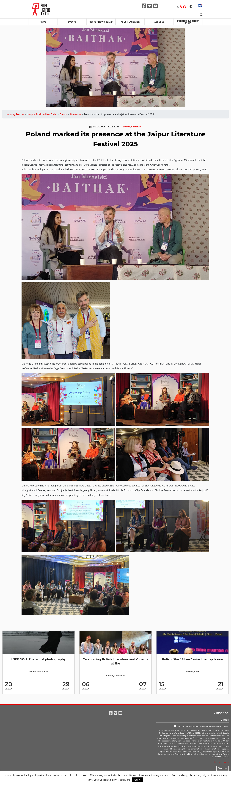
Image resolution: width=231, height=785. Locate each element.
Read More (124, 779)
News (43, 22)
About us (159, 22)
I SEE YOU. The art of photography (38, 659)
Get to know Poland (101, 22)
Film (196, 671)
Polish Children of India (188, 22)
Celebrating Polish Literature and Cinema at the (115, 661)
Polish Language (130, 22)
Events (72, 22)
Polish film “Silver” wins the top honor (192, 659)
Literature (136, 127)
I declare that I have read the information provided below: (202, 726)
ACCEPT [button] (137, 779)
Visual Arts (42, 671)
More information (221, 762)
